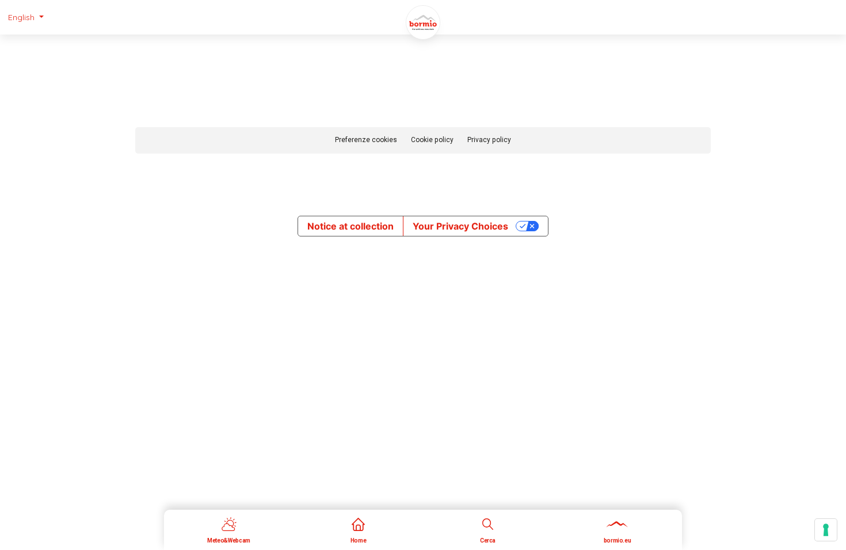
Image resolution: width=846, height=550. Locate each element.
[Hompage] (423, 22)
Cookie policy (432, 140)
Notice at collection (350, 226)
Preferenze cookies (366, 140)
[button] (26, 17)
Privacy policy (489, 140)
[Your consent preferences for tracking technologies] (826, 530)
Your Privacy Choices (460, 226)
